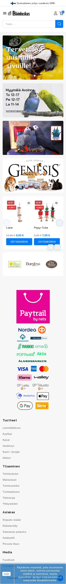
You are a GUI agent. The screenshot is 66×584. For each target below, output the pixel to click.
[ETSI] (59, 24)
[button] (32, 76)
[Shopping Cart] (61, 13)
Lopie (9, 227)
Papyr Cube (41, 227)
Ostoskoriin (19, 241)
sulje (6, 573)
